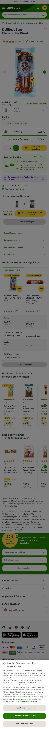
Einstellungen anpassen (25, 708)
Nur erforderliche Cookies (24, 723)
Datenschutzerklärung (28, 701)
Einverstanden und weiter (24, 716)
